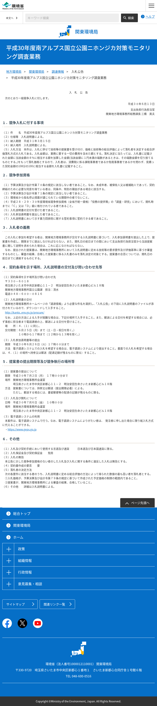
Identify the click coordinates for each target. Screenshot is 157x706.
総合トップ (21, 513)
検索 (131, 17)
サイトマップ (15, 604)
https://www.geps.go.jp (22, 429)
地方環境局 (13, 71)
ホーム (18, 537)
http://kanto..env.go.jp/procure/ (24, 312)
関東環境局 (36, 71)
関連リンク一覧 (54, 604)
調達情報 (58, 71)
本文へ (9, 18)
